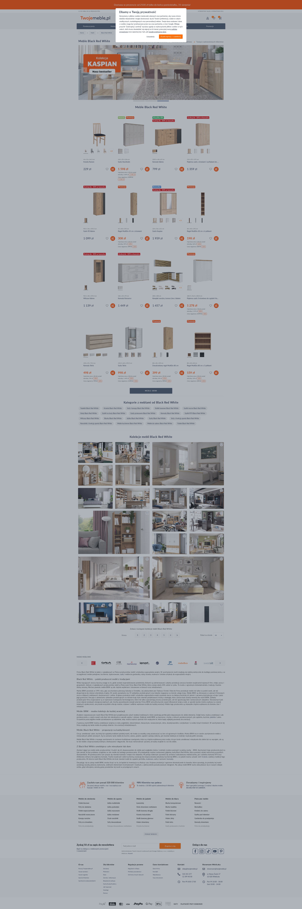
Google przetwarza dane (157, 32)
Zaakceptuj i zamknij (171, 37)
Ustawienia (150, 37)
